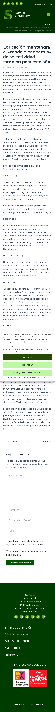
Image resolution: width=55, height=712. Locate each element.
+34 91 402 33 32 (34, 4)
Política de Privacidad (30, 378)
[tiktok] (17, 3)
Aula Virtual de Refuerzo (17, 641)
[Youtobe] (12, 3)
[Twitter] (8, 3)
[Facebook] (4, 3)
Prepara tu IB (11, 655)
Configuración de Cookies (27, 372)
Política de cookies (12, 352)
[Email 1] (16, 617)
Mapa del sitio (30, 611)
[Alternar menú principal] (48, 14)
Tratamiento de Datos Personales (30, 608)
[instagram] (21, 3)
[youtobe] (38, 617)
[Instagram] (33, 617)
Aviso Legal (45, 378)
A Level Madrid (12, 648)
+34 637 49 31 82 (46, 4)
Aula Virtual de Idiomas (16, 634)
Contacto (30, 595)
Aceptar (27, 357)
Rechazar (27, 364)
